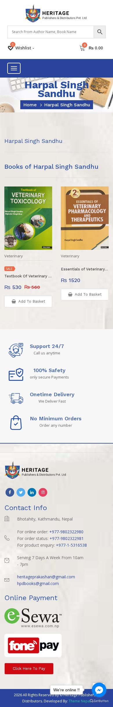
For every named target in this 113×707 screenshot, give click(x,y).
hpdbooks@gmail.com (38, 583)
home (30, 104)
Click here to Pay (29, 668)
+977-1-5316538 (71, 545)
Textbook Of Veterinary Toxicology (28, 276)
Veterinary (13, 256)
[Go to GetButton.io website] (99, 701)
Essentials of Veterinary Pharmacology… (85, 269)
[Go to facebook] (99, 690)
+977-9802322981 (67, 538)
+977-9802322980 (66, 531)
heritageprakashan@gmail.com (46, 576)
